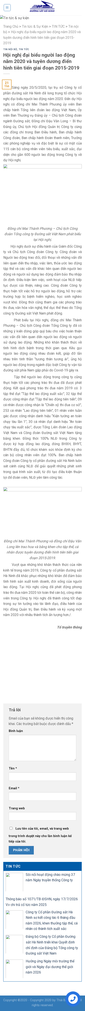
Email (14, 788)
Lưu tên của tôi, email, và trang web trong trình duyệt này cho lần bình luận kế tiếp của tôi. (40, 835)
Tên (13, 768)
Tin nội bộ (10, 49)
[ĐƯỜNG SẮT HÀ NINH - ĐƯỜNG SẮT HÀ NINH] (42, 7)
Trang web (17, 808)
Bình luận (16, 731)
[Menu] (7, 7)
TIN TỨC (24, 49)
